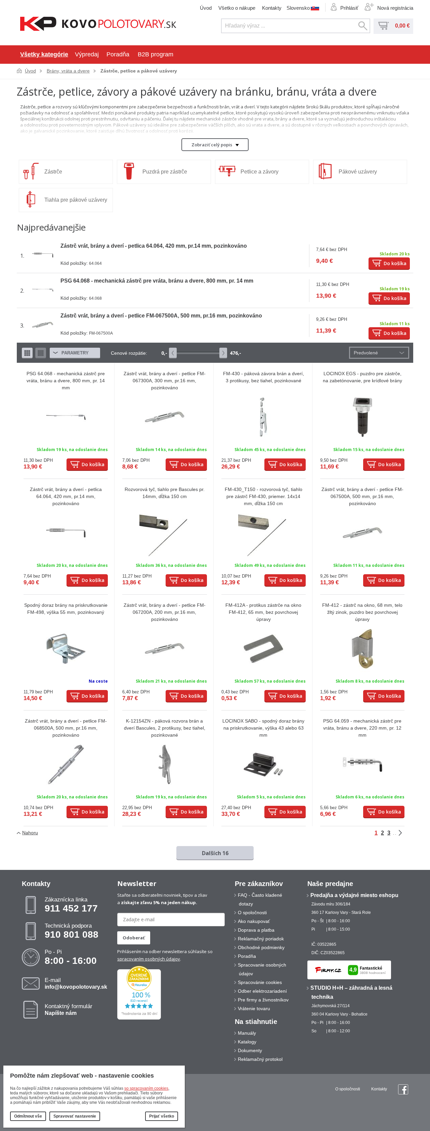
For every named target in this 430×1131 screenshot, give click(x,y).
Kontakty (272, 8)
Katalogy (247, 1041)
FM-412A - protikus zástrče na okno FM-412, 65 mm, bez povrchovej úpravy (263, 612)
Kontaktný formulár (68, 1009)
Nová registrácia (395, 8)
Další (405, 833)
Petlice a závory (259, 172)
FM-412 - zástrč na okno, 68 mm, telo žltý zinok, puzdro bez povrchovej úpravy (362, 612)
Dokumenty (250, 1050)
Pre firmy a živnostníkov (263, 999)
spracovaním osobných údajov (148, 959)
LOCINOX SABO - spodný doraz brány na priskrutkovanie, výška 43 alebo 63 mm (263, 728)
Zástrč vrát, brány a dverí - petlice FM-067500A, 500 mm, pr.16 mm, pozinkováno (161, 315)
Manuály (247, 1033)
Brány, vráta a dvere (68, 70)
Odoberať (134, 938)
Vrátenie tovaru (254, 1008)
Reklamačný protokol (260, 1059)
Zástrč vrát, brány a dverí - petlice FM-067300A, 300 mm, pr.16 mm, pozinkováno (165, 380)
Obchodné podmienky (261, 947)
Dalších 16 (215, 853)
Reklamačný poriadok (261, 938)
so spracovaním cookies (146, 1088)
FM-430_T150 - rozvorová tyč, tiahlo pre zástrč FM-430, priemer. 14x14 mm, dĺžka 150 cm (263, 496)
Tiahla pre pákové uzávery (75, 200)
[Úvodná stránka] (98, 24)
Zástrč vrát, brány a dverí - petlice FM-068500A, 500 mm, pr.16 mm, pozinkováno (66, 728)
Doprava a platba (256, 930)
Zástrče (53, 172)
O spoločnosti (252, 912)
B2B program (155, 54)
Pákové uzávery (358, 172)
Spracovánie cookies (260, 982)
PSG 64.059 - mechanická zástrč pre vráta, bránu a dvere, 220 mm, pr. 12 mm (362, 728)
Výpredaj (87, 54)
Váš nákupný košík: (383, 25)
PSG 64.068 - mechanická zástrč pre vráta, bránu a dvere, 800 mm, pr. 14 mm (156, 281)
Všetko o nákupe (236, 8)
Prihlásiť (349, 8)
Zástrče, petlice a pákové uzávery (138, 70)
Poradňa (117, 54)
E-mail (76, 983)
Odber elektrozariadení (262, 991)
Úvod (206, 8)
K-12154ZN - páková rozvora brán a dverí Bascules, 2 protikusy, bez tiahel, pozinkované (164, 728)
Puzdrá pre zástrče (164, 172)
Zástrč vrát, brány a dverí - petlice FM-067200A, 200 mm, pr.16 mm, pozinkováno (165, 612)
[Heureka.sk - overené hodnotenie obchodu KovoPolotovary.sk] (139, 1018)
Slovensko (298, 7)
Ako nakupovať (254, 921)
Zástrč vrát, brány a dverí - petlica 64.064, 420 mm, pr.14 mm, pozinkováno (153, 246)
